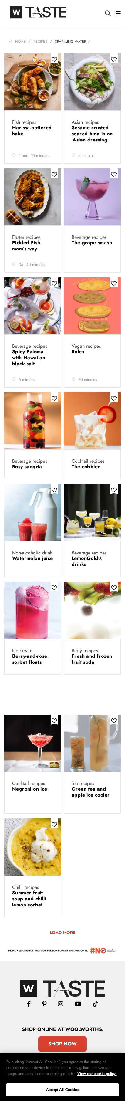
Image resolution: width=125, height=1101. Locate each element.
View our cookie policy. (97, 1073)
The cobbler (87, 466)
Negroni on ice (30, 788)
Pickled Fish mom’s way (26, 245)
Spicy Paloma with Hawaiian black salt (28, 357)
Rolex (79, 351)
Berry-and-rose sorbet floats (29, 659)
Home (20, 41)
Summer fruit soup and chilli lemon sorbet (29, 898)
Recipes (40, 41)
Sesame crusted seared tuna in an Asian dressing (92, 133)
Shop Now (62, 1043)
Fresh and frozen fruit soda (92, 659)
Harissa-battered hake (32, 130)
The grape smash (92, 242)
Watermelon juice (32, 558)
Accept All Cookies (62, 1090)
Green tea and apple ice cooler (91, 791)
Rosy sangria (28, 466)
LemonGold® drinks (87, 561)
